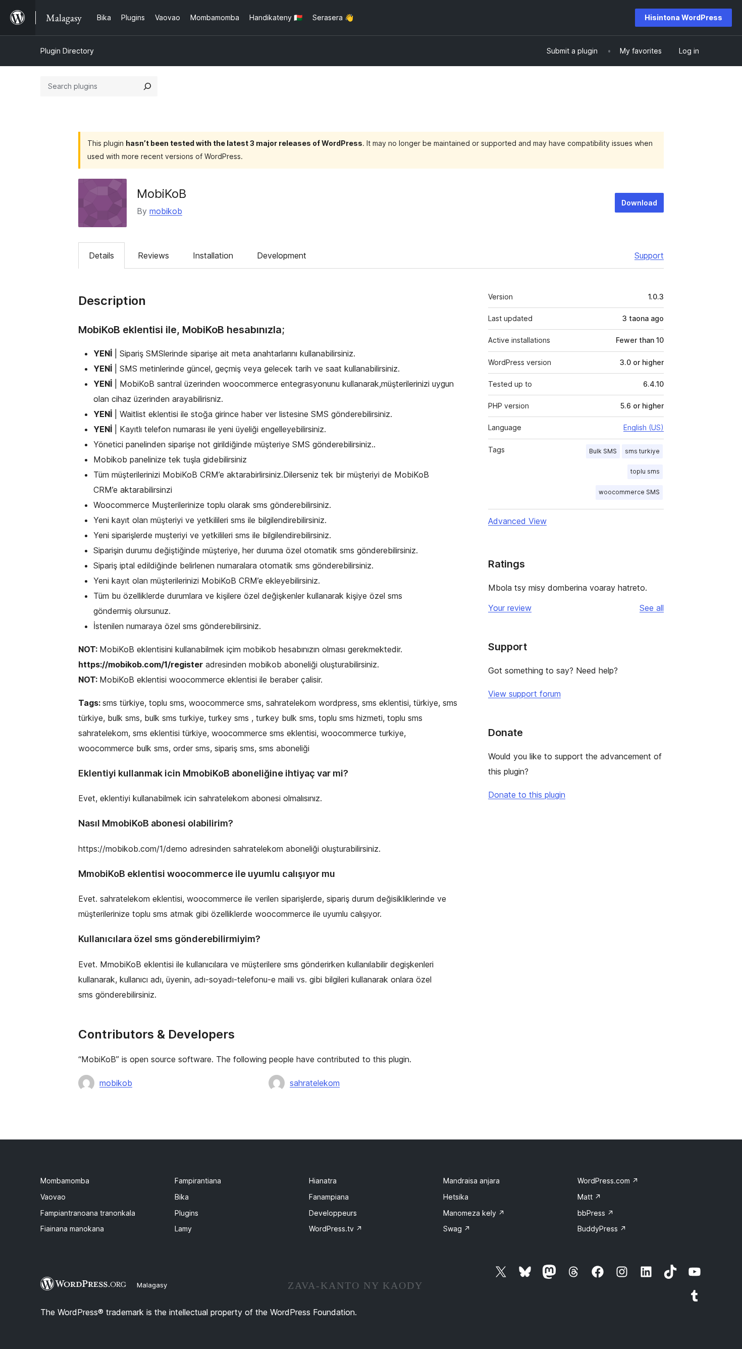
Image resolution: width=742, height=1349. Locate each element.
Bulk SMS (603, 451)
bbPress (595, 1213)
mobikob (165, 211)
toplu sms (645, 471)
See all (652, 608)
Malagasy (152, 1285)
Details (101, 255)
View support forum (524, 694)
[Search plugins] (147, 86)
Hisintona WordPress (683, 17)
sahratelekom (315, 1083)
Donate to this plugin (526, 795)
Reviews (153, 255)
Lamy (183, 1228)
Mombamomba (64, 1180)
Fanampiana (329, 1196)
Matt (589, 1196)
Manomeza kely (474, 1213)
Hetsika (455, 1196)
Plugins (186, 1213)
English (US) (643, 427)
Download (639, 202)
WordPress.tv (335, 1228)
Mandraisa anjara (471, 1180)
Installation (213, 255)
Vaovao (53, 1196)
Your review (510, 608)
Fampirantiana (198, 1180)
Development (281, 255)
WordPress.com (608, 1180)
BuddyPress (601, 1228)
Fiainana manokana (72, 1228)
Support (649, 255)
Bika (182, 1196)
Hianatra (323, 1180)
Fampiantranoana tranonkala (87, 1213)
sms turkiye (642, 451)
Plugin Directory (67, 50)
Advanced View (517, 521)
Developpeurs (333, 1213)
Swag (456, 1228)
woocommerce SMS (629, 492)
